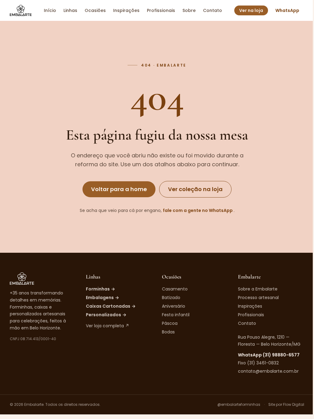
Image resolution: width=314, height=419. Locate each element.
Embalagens (102, 297)
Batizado (171, 297)
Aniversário (173, 306)
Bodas (168, 332)
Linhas (70, 10)
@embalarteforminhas (238, 404)
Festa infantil (176, 315)
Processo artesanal (258, 297)
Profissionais (161, 10)
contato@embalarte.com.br (268, 371)
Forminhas (100, 289)
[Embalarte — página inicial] (21, 10)
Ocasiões (95, 10)
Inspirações (126, 10)
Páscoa (170, 323)
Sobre (189, 10)
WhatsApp (287, 10)
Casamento (175, 289)
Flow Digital (293, 404)
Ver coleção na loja (195, 189)
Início (50, 10)
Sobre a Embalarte (258, 289)
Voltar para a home (119, 189)
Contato (212, 10)
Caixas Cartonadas (111, 306)
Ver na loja (251, 10)
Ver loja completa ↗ (107, 326)
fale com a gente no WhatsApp (198, 210)
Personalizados (106, 315)
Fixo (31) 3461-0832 (258, 363)
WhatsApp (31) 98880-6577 (269, 355)
